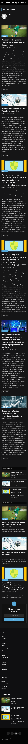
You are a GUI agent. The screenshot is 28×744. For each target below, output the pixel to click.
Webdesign (4, 667)
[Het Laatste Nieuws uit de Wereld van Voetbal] (14, 100)
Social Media (4, 657)
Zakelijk (3, 671)
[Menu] (2, 2)
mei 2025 (3, 681)
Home (2, 636)
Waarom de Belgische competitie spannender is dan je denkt (13, 42)
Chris (9, 14)
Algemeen (4, 36)
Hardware (3, 643)
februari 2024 (4, 686)
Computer (4, 171)
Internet (3, 645)
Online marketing (6, 407)
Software (3, 660)
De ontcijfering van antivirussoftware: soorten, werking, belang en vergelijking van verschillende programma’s (13, 180)
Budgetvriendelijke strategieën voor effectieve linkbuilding (11, 413)
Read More (5, 89)
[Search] (26, 2)
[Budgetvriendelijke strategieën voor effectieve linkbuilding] (14, 402)
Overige (3, 655)
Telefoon (3, 664)
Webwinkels (4, 669)
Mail (2, 650)
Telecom (3, 662)
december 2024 (5, 683)
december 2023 (5, 688)
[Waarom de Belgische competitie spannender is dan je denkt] (14, 31)
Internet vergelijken (6, 648)
